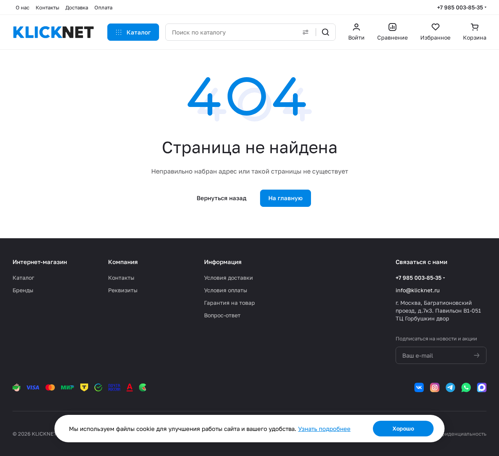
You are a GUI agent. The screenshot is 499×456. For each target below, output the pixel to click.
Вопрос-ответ (222, 315)
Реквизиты (122, 290)
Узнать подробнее (324, 428)
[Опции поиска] (305, 32)
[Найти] (325, 32)
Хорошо (403, 428)
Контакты (121, 277)
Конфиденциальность (458, 434)
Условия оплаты (225, 290)
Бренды (23, 290)
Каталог (23, 277)
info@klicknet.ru (417, 290)
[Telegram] (450, 387)
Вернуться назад (221, 197)
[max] (481, 387)
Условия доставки (228, 277)
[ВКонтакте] (419, 387)
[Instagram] (434, 387)
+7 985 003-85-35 (460, 7)
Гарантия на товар (229, 302)
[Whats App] (466, 387)
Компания (123, 261)
